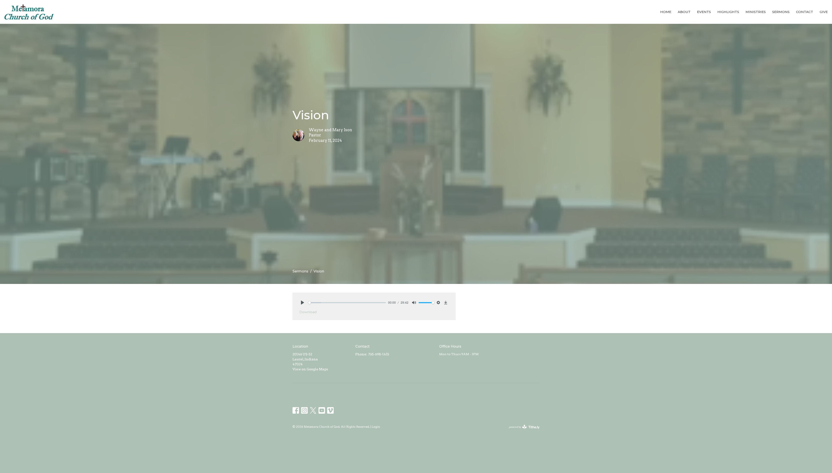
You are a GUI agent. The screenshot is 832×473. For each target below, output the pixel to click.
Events (704, 12)
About (684, 12)
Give (824, 12)
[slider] (347, 303)
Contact (804, 12)
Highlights (728, 12)
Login (376, 426)
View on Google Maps (310, 369)
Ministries (756, 12)
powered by (522, 431)
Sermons (781, 12)
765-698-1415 (378, 354)
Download (308, 312)
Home (665, 12)
